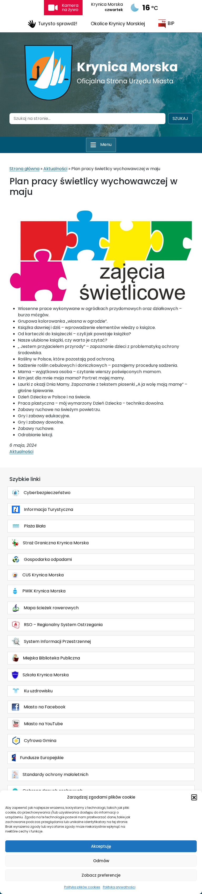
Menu (106, 144)
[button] (194, 797)
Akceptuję (101, 846)
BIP (171, 23)
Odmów (101, 860)
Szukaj (180, 118)
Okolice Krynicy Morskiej (118, 24)
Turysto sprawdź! (57, 23)
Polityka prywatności (119, 887)
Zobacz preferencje (101, 875)
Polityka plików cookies (82, 887)
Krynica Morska (127, 67)
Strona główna (24, 169)
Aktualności (55, 169)
